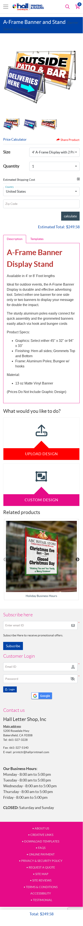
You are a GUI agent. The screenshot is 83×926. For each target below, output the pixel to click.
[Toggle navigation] (5, 7)
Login (11, 689)
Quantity (11, 166)
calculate (70, 216)
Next (77, 560)
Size (6, 152)
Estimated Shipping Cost (19, 179)
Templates (37, 239)
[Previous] (7, 75)
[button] (72, 679)
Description (15, 239)
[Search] (67, 7)
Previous (5, 560)
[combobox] (54, 152)
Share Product (69, 140)
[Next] (75, 75)
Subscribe (13, 646)
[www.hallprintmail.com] (28, 7)
